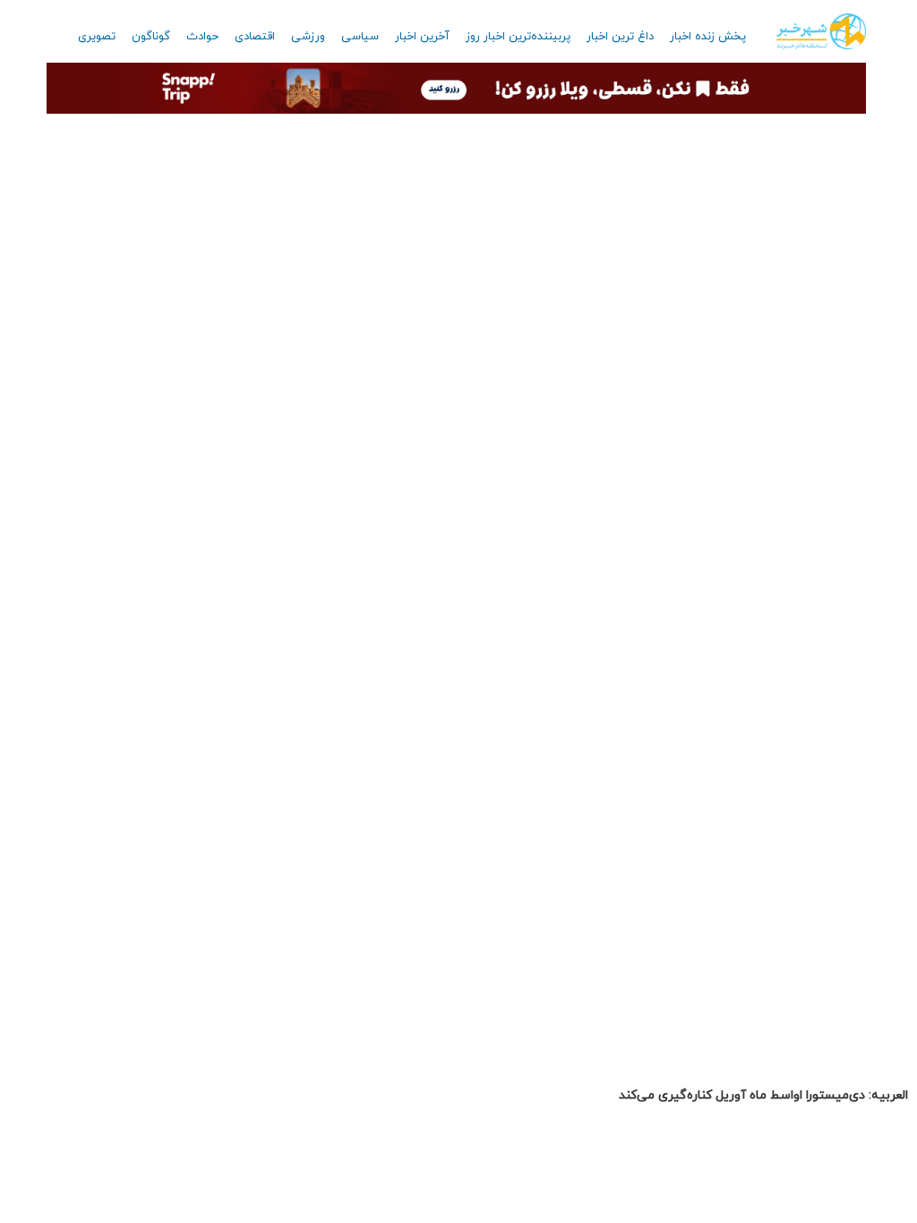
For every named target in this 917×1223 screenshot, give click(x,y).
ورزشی (308, 37)
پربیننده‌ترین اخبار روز (518, 37)
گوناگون (151, 37)
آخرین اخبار (422, 37)
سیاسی (360, 37)
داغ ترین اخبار (620, 37)
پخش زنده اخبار (708, 37)
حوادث (202, 37)
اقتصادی (255, 37)
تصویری (97, 37)
